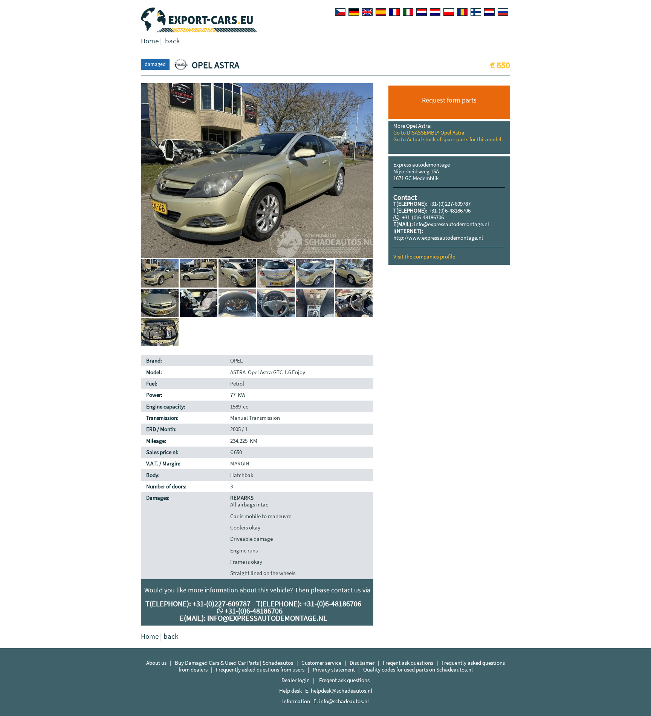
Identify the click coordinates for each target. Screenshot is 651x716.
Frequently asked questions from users (260, 669)
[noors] (435, 12)
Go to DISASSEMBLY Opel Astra (429, 132)
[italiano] (408, 12)
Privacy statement (334, 669)
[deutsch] (353, 12)
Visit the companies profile (424, 256)
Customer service (321, 662)
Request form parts (449, 100)
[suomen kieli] (476, 12)
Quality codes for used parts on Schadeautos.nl (418, 669)
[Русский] (503, 12)
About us (156, 662)
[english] (367, 12)
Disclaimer (362, 662)
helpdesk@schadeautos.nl (341, 690)
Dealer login (295, 680)
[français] (394, 12)
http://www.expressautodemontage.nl (438, 237)
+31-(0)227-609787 (450, 203)
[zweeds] (489, 12)
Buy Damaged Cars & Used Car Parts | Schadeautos (234, 662)
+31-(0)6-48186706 (450, 210)
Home (150, 41)
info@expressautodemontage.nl (451, 224)
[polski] (448, 12)
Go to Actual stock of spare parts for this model (447, 139)
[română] (462, 12)
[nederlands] (421, 12)
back (172, 41)
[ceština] (340, 12)
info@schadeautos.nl (344, 701)
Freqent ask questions (408, 662)
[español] (381, 12)
